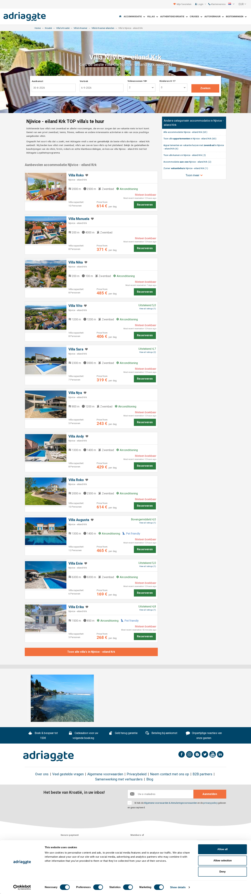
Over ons (42, 774)
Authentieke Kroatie (173, 16)
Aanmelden (210, 794)
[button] (231, 4)
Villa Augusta (78, 520)
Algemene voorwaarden (105, 774)
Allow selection (222, 860)
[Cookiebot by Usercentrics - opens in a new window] (22, 887)
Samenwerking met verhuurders (119, 779)
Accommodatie (133, 16)
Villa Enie (75, 563)
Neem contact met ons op (169, 774)
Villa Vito (75, 306)
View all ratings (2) (147, 352)
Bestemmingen (235, 16)
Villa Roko (76, 175)
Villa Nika (75, 262)
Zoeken (205, 88)
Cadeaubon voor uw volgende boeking (85, 735)
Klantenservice (218, 4)
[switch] (98, 887)
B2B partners (202, 774)
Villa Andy (76, 436)
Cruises (195, 16)
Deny (222, 871)
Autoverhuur (213, 16)
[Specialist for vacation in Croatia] (48, 756)
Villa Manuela (78, 219)
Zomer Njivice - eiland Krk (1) (185, 168)
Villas (151, 16)
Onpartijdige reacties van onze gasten (206, 735)
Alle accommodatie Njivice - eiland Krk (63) (185, 132)
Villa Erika (76, 607)
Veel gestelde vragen (68, 774)
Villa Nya (75, 393)
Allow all (222, 849)
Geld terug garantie (126, 733)
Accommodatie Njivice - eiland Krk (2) (187, 161)
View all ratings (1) (147, 309)
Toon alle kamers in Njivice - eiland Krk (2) (184, 155)
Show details (178, 887)
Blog (149, 779)
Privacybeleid (137, 774)
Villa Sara (75, 349)
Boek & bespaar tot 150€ (46, 735)
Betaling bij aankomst (164, 733)
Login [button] (201, 4)
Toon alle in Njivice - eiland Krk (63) (189, 138)
